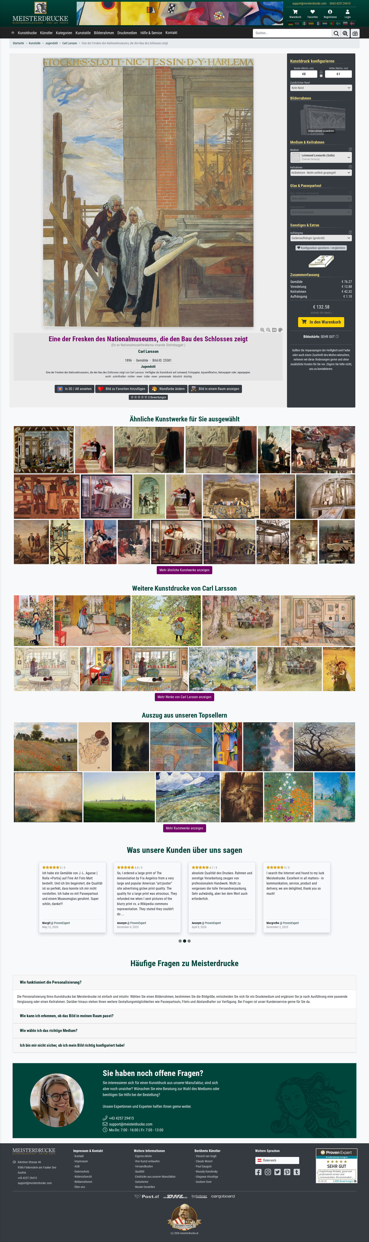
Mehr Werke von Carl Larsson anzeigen (184, 697)
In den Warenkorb (323, 322)
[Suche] (336, 33)
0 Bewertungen (157, 397)
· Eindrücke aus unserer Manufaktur (155, 1177)
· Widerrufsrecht (82, 1177)
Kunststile (83, 33)
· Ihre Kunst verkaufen (147, 1161)
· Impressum (80, 1161)
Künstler (46, 33)
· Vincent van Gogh (206, 1156)
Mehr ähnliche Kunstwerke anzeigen (184, 570)
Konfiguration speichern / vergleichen (322, 248)
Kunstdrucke (27, 33)
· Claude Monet (203, 1161)
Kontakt (171, 33)
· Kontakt (78, 1156)
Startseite (18, 43)
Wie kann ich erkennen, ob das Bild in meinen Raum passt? (67, 1015)
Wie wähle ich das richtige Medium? (49, 1030)
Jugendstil (51, 43)
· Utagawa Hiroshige (206, 1177)
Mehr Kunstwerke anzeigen (184, 828)
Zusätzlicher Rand (300, 82)
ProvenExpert (62, 923)
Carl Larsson (69, 43)
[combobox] (321, 88)
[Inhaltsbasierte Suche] (345, 33)
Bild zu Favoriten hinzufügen (124, 389)
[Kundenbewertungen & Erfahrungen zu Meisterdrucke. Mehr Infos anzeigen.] (336, 1166)
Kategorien (64, 33)
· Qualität (139, 1171)
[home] (12, 33)
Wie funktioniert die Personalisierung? (51, 982)
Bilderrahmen (104, 33)
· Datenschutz (81, 1171)
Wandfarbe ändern (171, 389)
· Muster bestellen (144, 1187)
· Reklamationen (82, 1182)
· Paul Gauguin (203, 1166)
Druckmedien (127, 33)
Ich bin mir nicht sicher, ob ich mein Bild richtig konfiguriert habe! (72, 1045)
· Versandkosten (143, 1166)
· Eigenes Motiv (143, 1156)
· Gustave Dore (203, 1182)
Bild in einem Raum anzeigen (217, 389)
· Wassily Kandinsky (206, 1171)
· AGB (76, 1166)
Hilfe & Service (151, 33)
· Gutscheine (141, 1182)
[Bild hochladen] (355, 33)
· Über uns (79, 1187)
